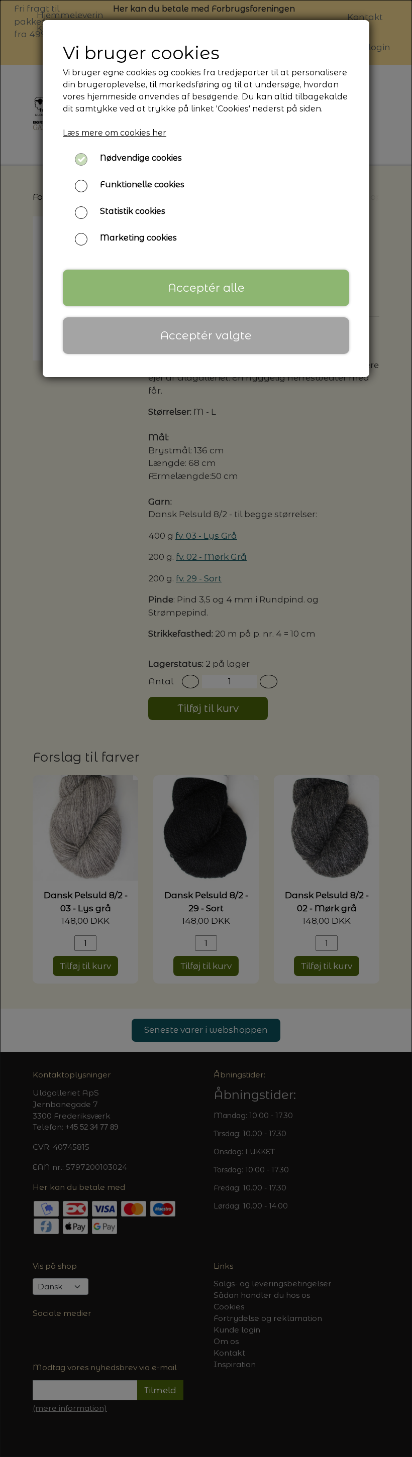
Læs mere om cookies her (114, 133)
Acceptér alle (206, 288)
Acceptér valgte (206, 335)
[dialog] (206, 728)
